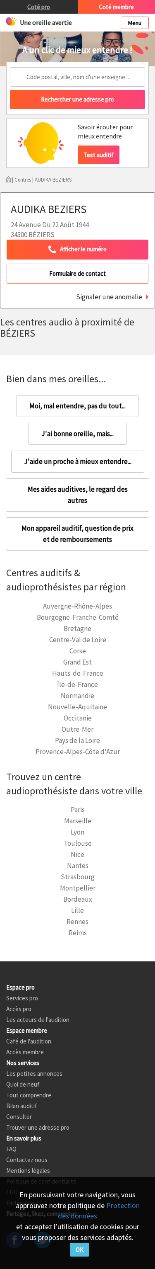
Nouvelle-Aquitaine (77, 706)
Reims (78, 932)
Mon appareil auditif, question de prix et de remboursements (77, 534)
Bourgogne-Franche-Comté (78, 617)
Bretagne (77, 628)
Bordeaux (77, 899)
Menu (134, 23)
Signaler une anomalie (109, 296)
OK (79, 1250)
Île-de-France (77, 684)
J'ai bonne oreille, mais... (77, 433)
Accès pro (18, 1009)
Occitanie (78, 718)
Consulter (19, 1117)
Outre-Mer (77, 729)
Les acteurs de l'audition (37, 1020)
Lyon (77, 832)
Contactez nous (27, 1160)
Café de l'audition (28, 1041)
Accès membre (25, 1052)
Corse (77, 650)
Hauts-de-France (77, 673)
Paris (78, 809)
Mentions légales (28, 1170)
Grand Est (77, 662)
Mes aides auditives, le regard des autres (78, 495)
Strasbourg (78, 876)
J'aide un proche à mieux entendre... (77, 461)
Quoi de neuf (23, 1084)
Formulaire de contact (77, 273)
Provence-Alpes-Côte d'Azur (78, 751)
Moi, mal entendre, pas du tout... (77, 405)
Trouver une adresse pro (37, 1127)
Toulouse (78, 843)
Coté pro (38, 7)
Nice (77, 854)
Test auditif (98, 155)
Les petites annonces (34, 1073)
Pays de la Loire (77, 740)
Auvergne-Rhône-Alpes (77, 606)
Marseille (77, 820)
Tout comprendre (28, 1095)
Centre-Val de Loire (77, 639)
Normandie (77, 695)
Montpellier (77, 888)
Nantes (77, 865)
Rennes (77, 921)
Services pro (22, 998)
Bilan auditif (21, 1106)
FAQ (11, 1149)
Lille (77, 910)
